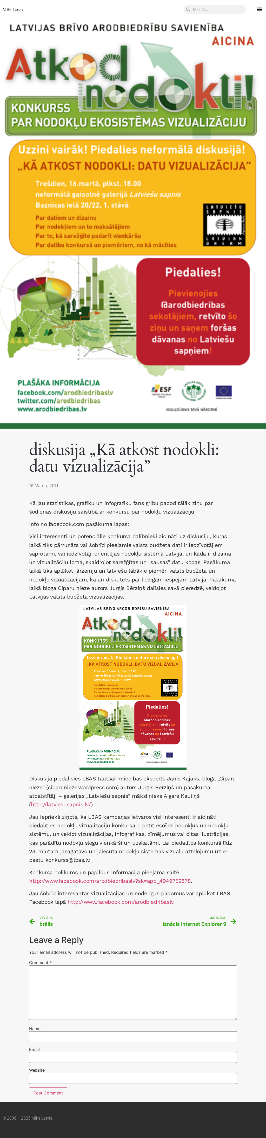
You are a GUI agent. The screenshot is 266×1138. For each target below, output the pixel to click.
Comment (40, 963)
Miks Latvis (13, 9)
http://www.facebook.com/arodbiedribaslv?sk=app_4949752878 (110, 881)
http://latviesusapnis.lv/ (61, 804)
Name (35, 1029)
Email (34, 1049)
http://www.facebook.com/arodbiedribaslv (120, 902)
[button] (260, 9)
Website (37, 1070)
